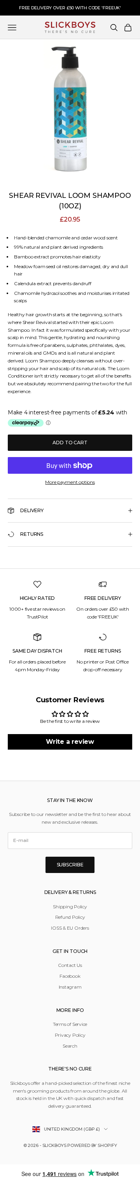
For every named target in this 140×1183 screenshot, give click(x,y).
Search (70, 1046)
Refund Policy (70, 917)
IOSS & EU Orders (70, 928)
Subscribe (70, 865)
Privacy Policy (70, 1035)
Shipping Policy (70, 906)
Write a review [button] (70, 741)
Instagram (70, 987)
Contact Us (70, 965)
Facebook (70, 976)
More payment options (69, 482)
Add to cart (70, 442)
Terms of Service (70, 1024)
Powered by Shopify (92, 1145)
